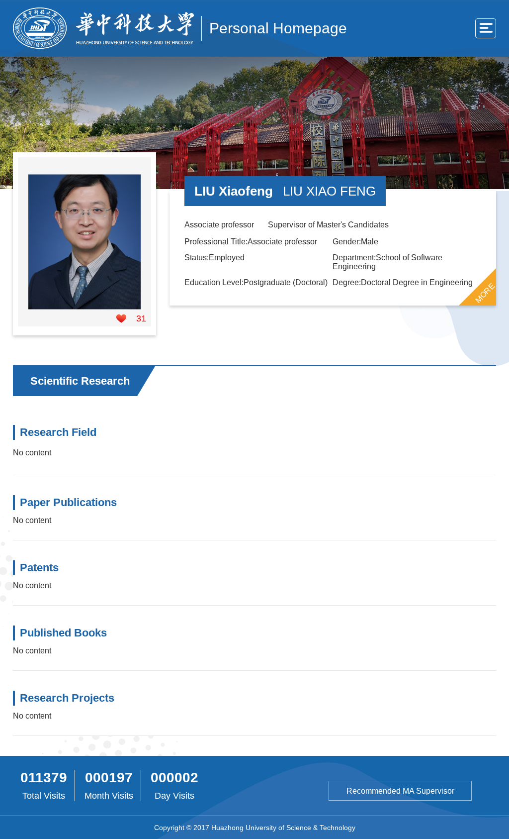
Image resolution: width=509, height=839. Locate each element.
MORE (485, 292)
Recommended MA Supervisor (400, 791)
